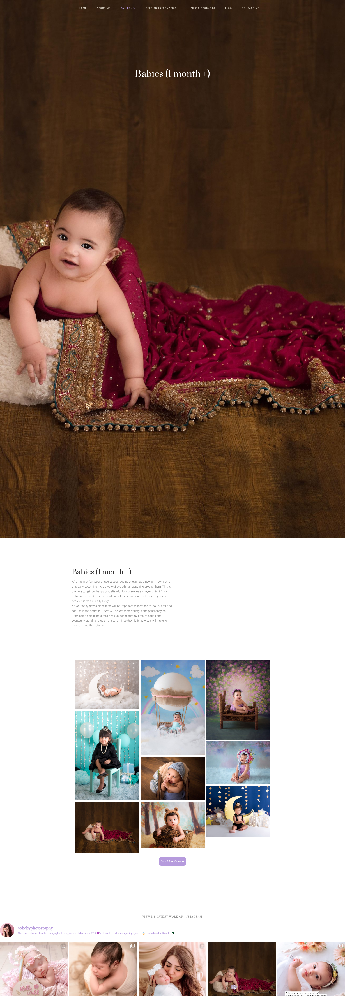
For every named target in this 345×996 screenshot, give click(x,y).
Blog (228, 8)
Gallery (126, 8)
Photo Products (202, 8)
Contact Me (250, 8)
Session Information (161, 8)
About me (104, 8)
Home (83, 8)
